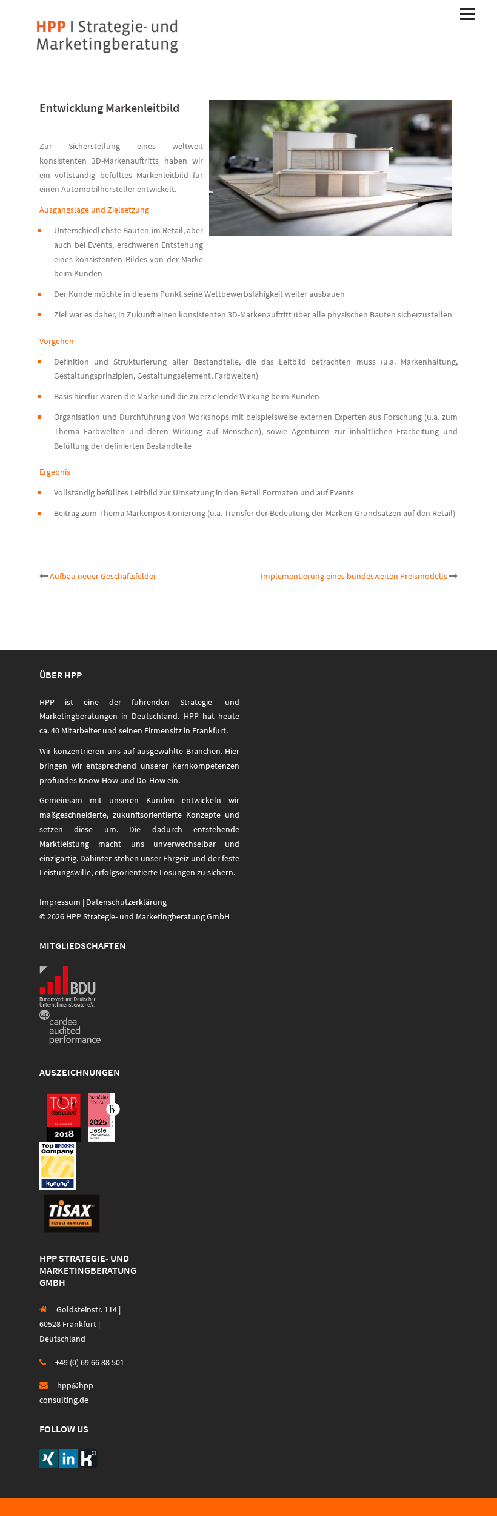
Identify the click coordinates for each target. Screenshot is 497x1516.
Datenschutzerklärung (126, 901)
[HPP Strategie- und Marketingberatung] (107, 35)
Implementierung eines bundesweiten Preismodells (354, 576)
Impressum (60, 901)
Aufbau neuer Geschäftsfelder (103, 576)
